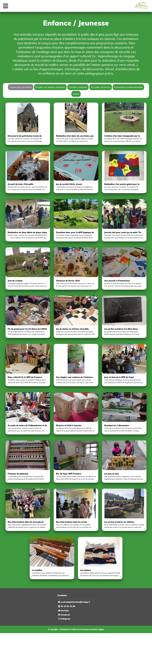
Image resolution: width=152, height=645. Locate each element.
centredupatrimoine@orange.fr (75, 602)
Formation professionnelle (128, 87)
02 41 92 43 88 (68, 606)
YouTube (65, 610)
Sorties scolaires (78, 87)
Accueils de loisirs (100, 87)
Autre (76, 93)
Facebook (65, 615)
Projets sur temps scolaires (50, 87)
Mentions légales (97, 629)
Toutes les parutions (21, 87)
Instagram (65, 619)
